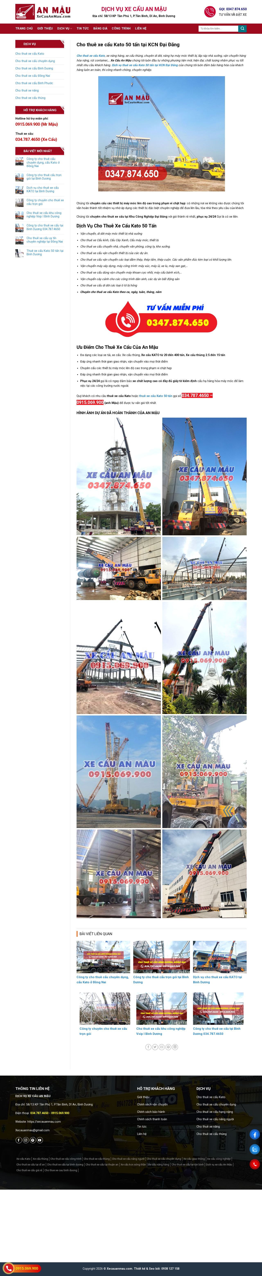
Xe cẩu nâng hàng (158, 1164)
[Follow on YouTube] (40, 1140)
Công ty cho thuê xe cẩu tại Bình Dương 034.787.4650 (45, 227)
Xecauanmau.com (119, 1268)
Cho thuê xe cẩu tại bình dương (65, 1164)
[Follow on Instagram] (26, 1140)
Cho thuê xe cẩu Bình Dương (34, 68)
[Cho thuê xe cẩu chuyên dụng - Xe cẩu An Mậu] (43, 12)
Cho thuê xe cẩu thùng (30, 98)
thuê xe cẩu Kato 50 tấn (155, 396)
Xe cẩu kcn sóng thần (133, 1164)
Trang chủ (24, 28)
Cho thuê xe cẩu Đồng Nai (32, 76)
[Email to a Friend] (162, 1047)
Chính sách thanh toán (152, 1119)
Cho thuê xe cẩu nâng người (215, 1119)
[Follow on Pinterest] (33, 1140)
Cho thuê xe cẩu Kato (29, 53)
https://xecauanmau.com (44, 1121)
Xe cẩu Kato (23, 1158)
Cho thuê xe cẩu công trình (65, 1158)
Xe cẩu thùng (40, 1158)
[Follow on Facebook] (19, 1140)
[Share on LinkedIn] (175, 1047)
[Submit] (242, 28)
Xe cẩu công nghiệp (219, 1158)
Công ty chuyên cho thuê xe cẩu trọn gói (45, 202)
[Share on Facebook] (148, 1047)
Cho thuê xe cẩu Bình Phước (34, 83)
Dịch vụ (63, 28)
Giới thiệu (45, 28)
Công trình (121, 28)
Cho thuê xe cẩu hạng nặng (214, 1112)
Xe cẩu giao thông (194, 1158)
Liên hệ (140, 28)
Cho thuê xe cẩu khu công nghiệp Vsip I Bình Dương (44, 214)
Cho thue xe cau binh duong (60, 1170)
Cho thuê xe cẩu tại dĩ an (30, 1164)
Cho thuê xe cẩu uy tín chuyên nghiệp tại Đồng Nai (45, 239)
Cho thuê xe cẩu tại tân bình (188, 1164)
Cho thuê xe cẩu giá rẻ (29, 1170)
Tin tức (83, 28)
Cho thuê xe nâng (27, 90)
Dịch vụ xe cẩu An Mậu (219, 1164)
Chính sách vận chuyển (152, 1104)
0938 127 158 (170, 1268)
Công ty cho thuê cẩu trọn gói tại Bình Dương (44, 176)
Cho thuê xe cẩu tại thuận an (102, 1164)
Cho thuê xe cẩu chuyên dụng (35, 61)
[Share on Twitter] (155, 1047)
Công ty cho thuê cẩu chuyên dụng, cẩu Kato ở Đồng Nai (43, 162)
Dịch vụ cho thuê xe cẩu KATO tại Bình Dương (43, 189)
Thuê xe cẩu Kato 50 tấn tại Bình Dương (45, 252)
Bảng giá (100, 28)
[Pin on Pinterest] (168, 1047)
